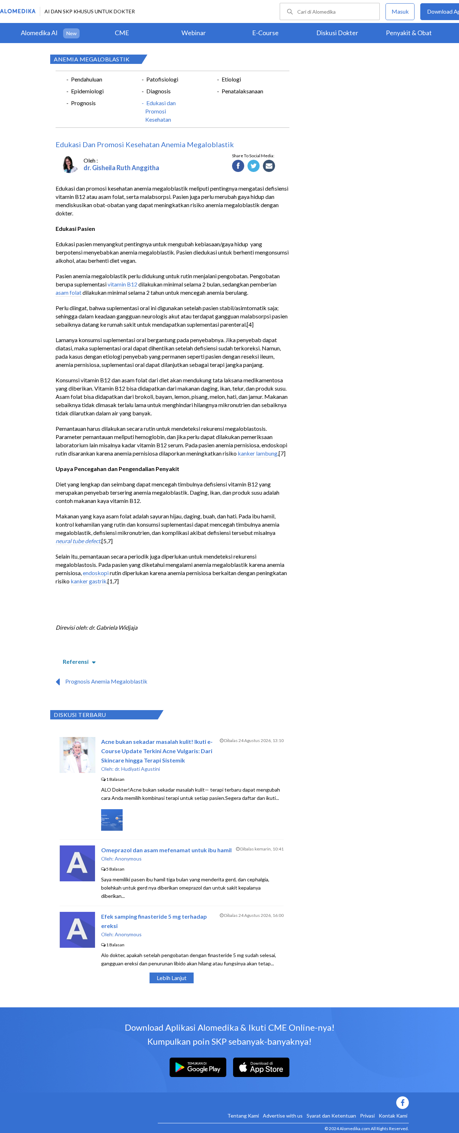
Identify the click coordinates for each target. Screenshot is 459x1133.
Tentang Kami (243, 1116)
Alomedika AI (39, 33)
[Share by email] (269, 166)
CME (122, 33)
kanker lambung (258, 453)
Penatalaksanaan (242, 91)
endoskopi (96, 572)
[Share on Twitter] (253, 166)
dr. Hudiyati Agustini (137, 769)
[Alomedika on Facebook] (283, 1102)
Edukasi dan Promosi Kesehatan (160, 111)
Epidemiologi (87, 91)
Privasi (367, 1116)
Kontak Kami (393, 1116)
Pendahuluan (86, 79)
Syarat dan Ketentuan (331, 1116)
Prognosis (83, 102)
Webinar (193, 33)
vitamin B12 (122, 284)
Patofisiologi (162, 79)
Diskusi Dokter (337, 33)
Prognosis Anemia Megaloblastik (106, 681)
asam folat (68, 292)
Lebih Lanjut (171, 977)
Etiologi (231, 79)
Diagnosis (158, 91)
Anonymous (128, 858)
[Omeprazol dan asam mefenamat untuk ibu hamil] (77, 879)
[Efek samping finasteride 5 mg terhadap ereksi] (77, 945)
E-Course (265, 33)
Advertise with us (283, 1116)
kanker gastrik (89, 581)
